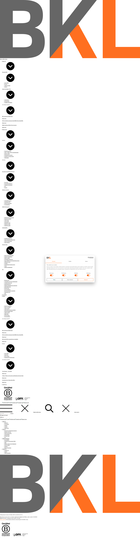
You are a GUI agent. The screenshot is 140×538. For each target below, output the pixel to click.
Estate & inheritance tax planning (10, 285)
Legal (5, 442)
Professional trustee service (9, 264)
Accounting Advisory (8, 183)
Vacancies (6, 354)
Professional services (8, 155)
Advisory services (5, 189)
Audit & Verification (8, 241)
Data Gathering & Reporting (9, 239)
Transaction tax (7, 292)
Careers (5, 426)
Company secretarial (8, 185)
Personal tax (6, 288)
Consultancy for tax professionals (10, 281)
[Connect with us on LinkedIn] (20, 402)
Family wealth (7, 258)
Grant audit (6, 221)
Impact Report (7, 242)
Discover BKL (4, 72)
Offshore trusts (7, 262)
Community (6, 99)
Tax (2, 269)
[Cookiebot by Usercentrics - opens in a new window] (88, 258)
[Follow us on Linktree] (5, 402)
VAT (5, 293)
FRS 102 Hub (6, 315)
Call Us (5, 451)
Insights (3, 296)
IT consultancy (7, 204)
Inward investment (8, 203)
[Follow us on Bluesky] (26, 402)
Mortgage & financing (8, 259)
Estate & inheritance (8, 256)
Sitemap (5, 446)
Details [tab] (70, 261)
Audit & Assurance (5, 206)
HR (5, 186)
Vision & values (7, 85)
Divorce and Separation (8, 255)
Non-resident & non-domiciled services (11, 260)
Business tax (6, 280)
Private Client (4, 244)
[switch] (63, 275)
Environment (6, 101)
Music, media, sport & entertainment (11, 152)
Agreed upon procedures (9, 217)
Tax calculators (7, 316)
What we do (4, 129)
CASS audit (6, 220)
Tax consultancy (7, 289)
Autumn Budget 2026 (8, 311)
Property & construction (9, 156)
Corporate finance (7, 200)
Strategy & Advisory (8, 238)
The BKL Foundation (8, 102)
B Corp (5, 84)
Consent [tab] (53, 261)
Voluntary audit (7, 225)
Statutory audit (7, 224)
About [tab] (86, 261)
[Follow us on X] (9, 402)
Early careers (6, 356)
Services (4, 429)
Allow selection (70, 279)
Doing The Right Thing (6, 89)
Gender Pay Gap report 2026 (9, 441)
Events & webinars (7, 306)
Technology (6, 157)
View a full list (2, 519)
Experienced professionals (9, 357)
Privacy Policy (7, 445)
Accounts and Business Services (8, 171)
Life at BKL (6, 353)
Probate (5, 263)
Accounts (6, 182)
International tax (7, 286)
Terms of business (7, 447)
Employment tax (7, 284)
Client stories (6, 308)
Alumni (5, 86)
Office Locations (7, 453)
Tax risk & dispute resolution (9, 290)
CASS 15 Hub (7, 312)
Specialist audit (7, 222)
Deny (54, 279)
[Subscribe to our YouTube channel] (14, 402)
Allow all (85, 279)
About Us (4, 61)
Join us (3, 343)
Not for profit (7, 153)
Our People (4, 294)
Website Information (6, 438)
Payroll (5, 187)
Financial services (7, 151)
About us (6, 422)
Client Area (6, 428)
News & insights (7, 307)
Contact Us (4, 384)
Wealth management (8, 267)
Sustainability (4, 227)
